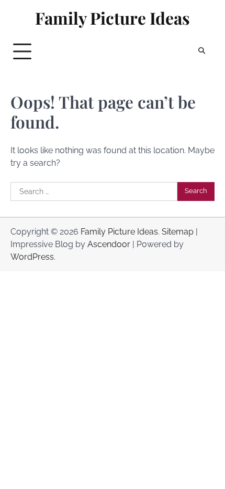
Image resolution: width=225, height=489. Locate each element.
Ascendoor (108, 244)
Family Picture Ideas (112, 18)
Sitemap (178, 232)
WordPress (32, 257)
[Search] (201, 51)
